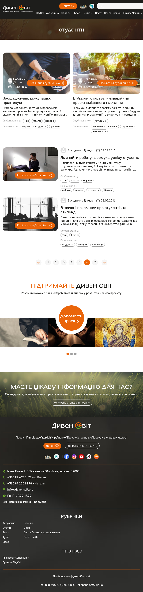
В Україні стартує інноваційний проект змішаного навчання (101, 100)
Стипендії (97, 244)
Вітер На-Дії (31, 537)
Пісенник (29, 523)
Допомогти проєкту (71, 318)
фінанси (55, 126)
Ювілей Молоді (131, 13)
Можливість (99, 131)
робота (66, 190)
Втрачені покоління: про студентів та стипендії (93, 209)
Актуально (52, 13)
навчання (98, 126)
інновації (112, 126)
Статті (65, 13)
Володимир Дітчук (21, 80)
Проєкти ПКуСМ (12, 562)
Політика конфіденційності (71, 576)
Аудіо (6, 537)
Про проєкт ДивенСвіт (16, 557)
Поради (49, 121)
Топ (26, 121)
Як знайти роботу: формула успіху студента (100, 157)
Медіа (87, 13)
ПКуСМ (40, 13)
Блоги (77, 13)
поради (26, 126)
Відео (6, 541)
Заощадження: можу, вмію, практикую (27, 100)
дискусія (82, 244)
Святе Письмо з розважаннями (42, 532)
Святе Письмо (112, 13)
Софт (98, 13)
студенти (40, 126)
